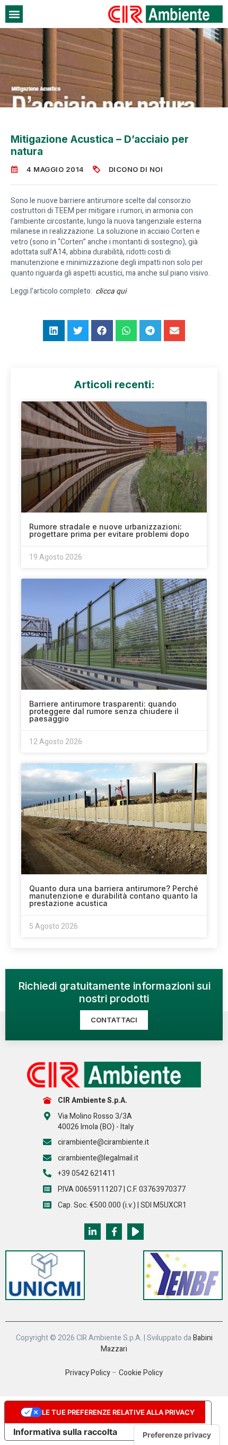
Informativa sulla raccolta (65, 1431)
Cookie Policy (141, 1372)
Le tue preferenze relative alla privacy (118, 1412)
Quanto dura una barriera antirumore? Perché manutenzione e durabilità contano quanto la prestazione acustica (113, 896)
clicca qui (111, 291)
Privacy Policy (87, 1372)
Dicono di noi (136, 169)
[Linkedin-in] (92, 1231)
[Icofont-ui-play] (135, 1231)
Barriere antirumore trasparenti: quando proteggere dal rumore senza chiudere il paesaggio (104, 711)
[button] (14, 14)
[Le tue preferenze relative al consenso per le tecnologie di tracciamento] (177, 1435)
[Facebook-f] (114, 1231)
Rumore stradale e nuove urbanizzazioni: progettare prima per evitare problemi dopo (109, 530)
